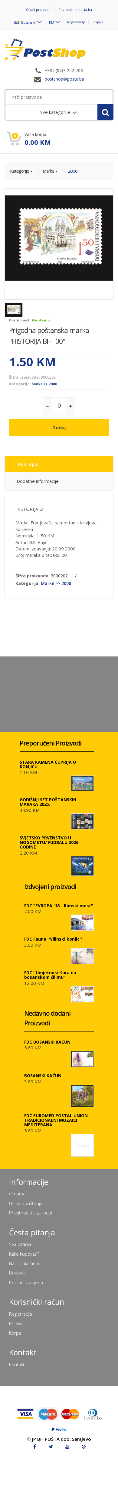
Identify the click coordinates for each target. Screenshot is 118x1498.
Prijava (98, 22)
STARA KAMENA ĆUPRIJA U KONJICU (48, 764)
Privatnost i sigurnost (31, 1213)
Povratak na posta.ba (75, 9)
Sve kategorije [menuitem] (55, 112)
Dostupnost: (19, 320)
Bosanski (27, 22)
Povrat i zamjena (26, 1282)
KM (51, 22)
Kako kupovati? (24, 1254)
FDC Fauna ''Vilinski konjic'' (53, 939)
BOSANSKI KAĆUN (42, 1075)
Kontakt (17, 1364)
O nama (17, 1194)
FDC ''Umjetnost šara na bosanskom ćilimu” (50, 974)
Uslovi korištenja (25, 1203)
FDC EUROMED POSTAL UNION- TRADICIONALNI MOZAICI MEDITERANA (57, 1120)
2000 (72, 171)
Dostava (17, 1273)
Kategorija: (20, 384)
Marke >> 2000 (44, 384)
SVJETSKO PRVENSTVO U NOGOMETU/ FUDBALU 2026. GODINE (50, 842)
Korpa (15, 1333)
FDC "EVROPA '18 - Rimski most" (58, 905)
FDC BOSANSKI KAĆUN (47, 1042)
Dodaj (59, 427)
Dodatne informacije (38, 481)
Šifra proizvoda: (24, 377)
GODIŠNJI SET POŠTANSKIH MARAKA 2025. (48, 801)
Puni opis (28, 464)
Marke (48, 171)
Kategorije (19, 171)
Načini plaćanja (24, 1263)
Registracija (76, 22)
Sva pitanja (20, 1244)
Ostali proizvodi (38, 9)
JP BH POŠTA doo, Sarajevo (61, 1439)
